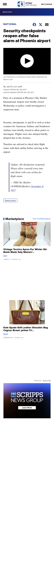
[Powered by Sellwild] (47, 381)
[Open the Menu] (4, 4)
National (10, 24)
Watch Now (46, 4)
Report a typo (10, 200)
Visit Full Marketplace (42, 219)
